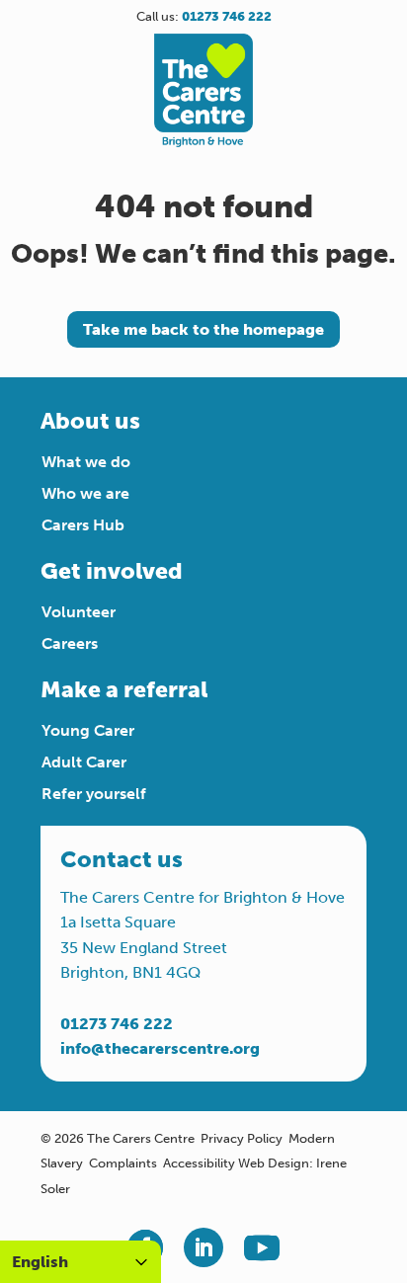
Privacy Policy (242, 1138)
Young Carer (87, 730)
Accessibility (199, 1163)
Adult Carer (83, 762)
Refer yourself (93, 793)
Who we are (85, 493)
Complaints (123, 1163)
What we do (85, 461)
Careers (69, 643)
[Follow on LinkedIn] (203, 1247)
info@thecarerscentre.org (160, 1048)
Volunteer (78, 611)
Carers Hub (82, 525)
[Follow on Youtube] (261, 1247)
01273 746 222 (116, 1023)
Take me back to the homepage (203, 329)
